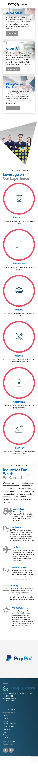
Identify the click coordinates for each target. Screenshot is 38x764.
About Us (5, 718)
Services (5, 721)
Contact (5, 737)
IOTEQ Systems (17, 4)
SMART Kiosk (8, 729)
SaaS (5, 732)
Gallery (5, 735)
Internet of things (9, 726)
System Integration (9, 723)
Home (5, 715)
